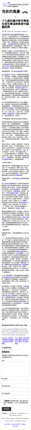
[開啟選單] (15, 17)
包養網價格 (10, 113)
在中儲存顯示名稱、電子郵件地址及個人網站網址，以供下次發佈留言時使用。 (16, 402)
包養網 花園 (20, 88)
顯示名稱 (5, 378)
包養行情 (25, 202)
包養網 (15, 34)
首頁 (8, 2)
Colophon (15, 426)
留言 (4, 360)
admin (19, 31)
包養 (4, 34)
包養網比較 (8, 277)
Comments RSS (15, 424)
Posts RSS (7, 424)
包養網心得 (18, 178)
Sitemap (23, 424)
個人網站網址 (6, 393)
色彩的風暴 (11, 12)
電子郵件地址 (6, 386)
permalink (15, 331)
